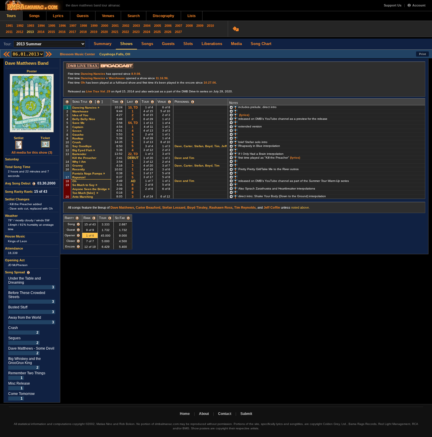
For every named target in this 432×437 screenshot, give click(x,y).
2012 (19, 32)
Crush (76, 142)
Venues (108, 16)
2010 (210, 25)
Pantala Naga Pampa (87, 173)
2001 (115, 25)
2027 (178, 32)
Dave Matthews (122, 207)
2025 (157, 32)
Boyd (208, 146)
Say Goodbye (82, 146)
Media (236, 43)
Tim (217, 146)
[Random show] (236, 29)
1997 (72, 25)
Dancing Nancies (93, 73)
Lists (191, 16)
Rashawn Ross (220, 207)
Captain (77, 127)
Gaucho (77, 134)
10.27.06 (210, 82)
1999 (94, 25)
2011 (9, 32)
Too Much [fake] (84, 193)
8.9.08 (135, 73)
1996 (62, 25)
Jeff (224, 146)
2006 (168, 25)
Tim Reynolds (245, 207)
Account (419, 5)
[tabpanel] (32, 231)
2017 (72, 32)
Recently (78, 169)
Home (185, 414)
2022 (125, 32)
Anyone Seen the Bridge (89, 189)
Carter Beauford (148, 207)
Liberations (212, 43)
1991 (9, 25)
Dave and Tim (184, 157)
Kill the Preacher (84, 157)
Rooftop (77, 138)
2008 (189, 25)
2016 (62, 32)
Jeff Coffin (272, 207)
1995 (51, 25)
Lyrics (58, 16)
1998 (83, 25)
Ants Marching (82, 196)
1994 (41, 25)
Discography (163, 16)
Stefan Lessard (173, 207)
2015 (51, 32)
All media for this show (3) (31, 152)
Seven (76, 130)
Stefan (198, 146)
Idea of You (80, 115)
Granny (77, 165)
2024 (146, 32)
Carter (188, 146)
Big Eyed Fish (82, 150)
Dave (178, 146)
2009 (199, 25)
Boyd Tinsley (197, 207)
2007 (178, 25)
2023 (136, 32)
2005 (157, 25)
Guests (83, 16)
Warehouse (117, 78)
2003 (136, 25)
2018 (83, 32)
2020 (104, 32)
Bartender (79, 154)
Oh (83, 82)
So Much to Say (83, 185)
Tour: (7, 44)
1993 (30, 25)
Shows (126, 43)
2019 (93, 32)
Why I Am (79, 161)
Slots (188, 43)
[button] (33, 183)
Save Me (78, 122)
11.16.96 (162, 78)
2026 (167, 32)
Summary (102, 43)
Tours (11, 16)
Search (134, 16)
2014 (40, 32)
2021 (114, 32)
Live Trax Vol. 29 (98, 91)
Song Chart (261, 43)
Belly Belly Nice (83, 119)
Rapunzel (79, 177)
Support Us (392, 5)
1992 (20, 25)
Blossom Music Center (77, 54)
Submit (246, 414)
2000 (104, 25)
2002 (125, 25)
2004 (146, 25)
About (204, 414)
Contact (224, 414)
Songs (34, 16)
